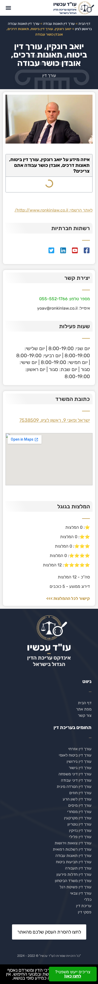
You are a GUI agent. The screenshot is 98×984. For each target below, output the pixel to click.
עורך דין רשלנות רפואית (72, 849)
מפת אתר (83, 709)
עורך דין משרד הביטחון (73, 880)
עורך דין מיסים (79, 805)
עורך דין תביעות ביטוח (73, 862)
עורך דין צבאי (80, 893)
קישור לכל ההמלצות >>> (68, 598)
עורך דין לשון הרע (77, 799)
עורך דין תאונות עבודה (59, 23)
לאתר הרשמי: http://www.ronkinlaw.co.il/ (54, 210)
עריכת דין (83, 905)
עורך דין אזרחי (79, 749)
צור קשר (84, 715)
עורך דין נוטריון (79, 824)
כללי (87, 899)
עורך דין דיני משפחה (75, 774)
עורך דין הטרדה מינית (74, 786)
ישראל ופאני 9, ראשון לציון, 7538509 (54, 420)
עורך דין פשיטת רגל (75, 887)
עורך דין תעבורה (78, 868)
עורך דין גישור (80, 767)
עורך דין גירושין (79, 761)
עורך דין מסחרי (79, 811)
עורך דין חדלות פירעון (73, 874)
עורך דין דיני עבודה (76, 780)
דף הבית (84, 23)
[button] (8, 7)
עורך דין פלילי (80, 836)
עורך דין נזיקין (80, 830)
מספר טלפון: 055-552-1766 (64, 298)
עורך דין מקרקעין (77, 818)
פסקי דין (84, 912)
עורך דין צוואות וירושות (73, 843)
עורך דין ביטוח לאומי (75, 755)
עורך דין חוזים (80, 792)
